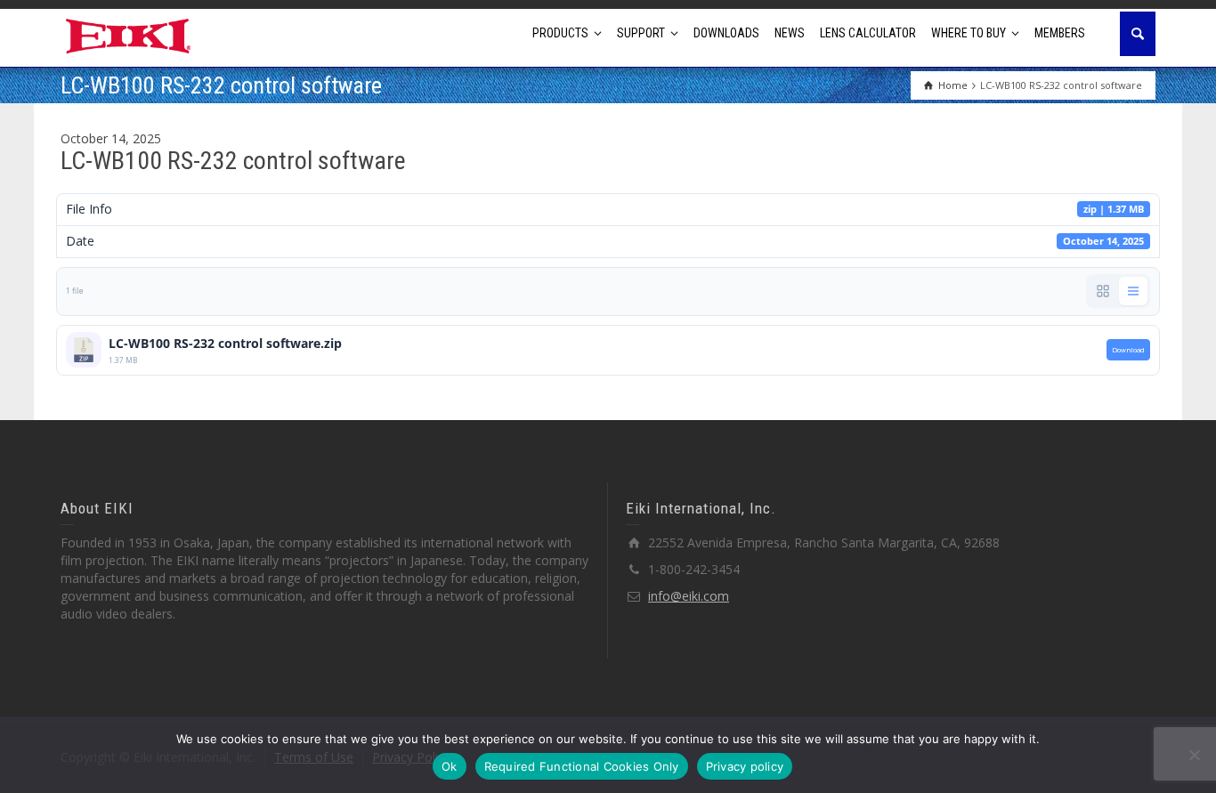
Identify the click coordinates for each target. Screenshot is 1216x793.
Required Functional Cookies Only (581, 766)
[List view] (1133, 291)
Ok (450, 766)
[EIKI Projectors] (129, 34)
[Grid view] (1103, 291)
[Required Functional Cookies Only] (1194, 755)
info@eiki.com (688, 595)
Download (1128, 349)
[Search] (1137, 34)
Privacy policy (745, 766)
